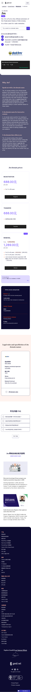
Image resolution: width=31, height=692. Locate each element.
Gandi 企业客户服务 (6, 559)
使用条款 (3, 609)
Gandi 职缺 (4, 643)
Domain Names (11, 6)
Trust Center (4, 637)
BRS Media (8, 363)
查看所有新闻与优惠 (15, 456)
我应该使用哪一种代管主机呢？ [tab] (13, 416)
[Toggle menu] (2, 2)
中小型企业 (3, 563)
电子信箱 (3, 549)
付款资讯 (3, 618)
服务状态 (3, 580)
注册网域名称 (4, 590)
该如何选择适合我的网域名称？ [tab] (13, 421)
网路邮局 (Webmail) (6, 568)
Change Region (15, 683)
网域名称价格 (18, 6)
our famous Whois (21, 650)
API (2, 570)
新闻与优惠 (3, 641)
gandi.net (4, 6)
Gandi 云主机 (4, 599)
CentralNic (7, 368)
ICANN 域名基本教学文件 (7, 616)
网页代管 (3, 538)
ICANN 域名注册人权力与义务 (8, 613)
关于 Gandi (4, 632)
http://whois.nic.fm (10, 378)
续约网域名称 (4, 595)
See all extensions (23, 67)
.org (4, 64)
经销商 (2, 561)
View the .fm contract (11, 383)
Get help (15, 436)
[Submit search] (28, 28)
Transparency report (6, 626)
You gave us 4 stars (15, 671)
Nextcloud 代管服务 (6, 542)
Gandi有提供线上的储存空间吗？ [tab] (13, 429)
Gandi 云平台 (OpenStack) (7, 547)
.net (12, 64)
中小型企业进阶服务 (6, 566)
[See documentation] (9, 294)
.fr (8, 64)
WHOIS (3, 572)
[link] (12, 669)
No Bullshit (3, 639)
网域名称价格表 (5, 536)
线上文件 (3, 582)
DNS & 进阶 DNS (5, 553)
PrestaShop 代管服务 (6, 545)
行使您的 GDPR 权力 (6, 624)
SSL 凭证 (3, 551)
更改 (28, 280)
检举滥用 (3, 607)
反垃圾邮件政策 (5, 620)
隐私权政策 (3, 622)
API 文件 (3, 584)
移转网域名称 (4, 592)
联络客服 (3, 578)
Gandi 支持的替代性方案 (7, 634)
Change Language (15, 685)
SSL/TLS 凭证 (4, 601)
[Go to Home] (8, 3)
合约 (2, 611)
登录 (27, 3)
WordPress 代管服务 (6, 540)
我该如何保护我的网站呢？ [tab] (12, 425)
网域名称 (3, 534)
